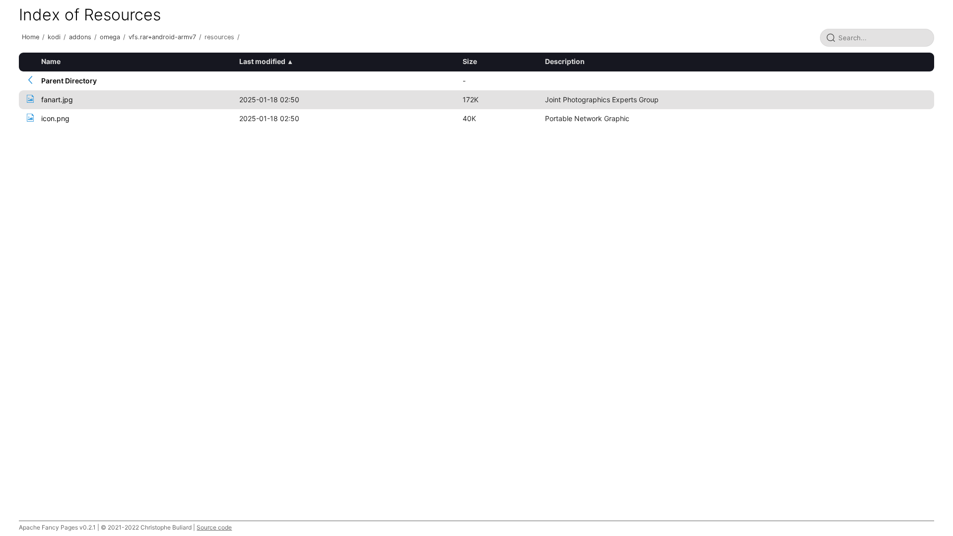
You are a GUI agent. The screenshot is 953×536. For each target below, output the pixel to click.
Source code (214, 527)
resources (219, 37)
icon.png (55, 118)
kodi (54, 37)
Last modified (262, 61)
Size (470, 61)
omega (110, 37)
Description (565, 61)
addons (80, 37)
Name (51, 61)
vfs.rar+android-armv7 (162, 37)
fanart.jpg (57, 99)
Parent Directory (69, 80)
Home (30, 37)
